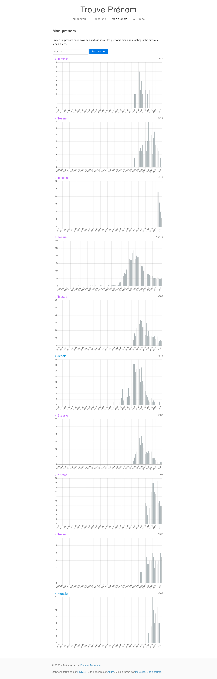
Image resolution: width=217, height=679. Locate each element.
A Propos (139, 19)
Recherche (99, 19)
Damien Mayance (90, 665)
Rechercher (98, 51)
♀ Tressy (60, 296)
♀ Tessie (60, 118)
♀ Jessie (60, 237)
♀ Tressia (61, 178)
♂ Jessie (60, 356)
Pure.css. (140, 672)
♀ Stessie (61, 415)
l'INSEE (81, 672)
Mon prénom (119, 19)
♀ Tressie (61, 59)
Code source (154, 672)
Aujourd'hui (79, 19)
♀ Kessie (60, 475)
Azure (110, 672)
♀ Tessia (60, 534)
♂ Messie (61, 593)
